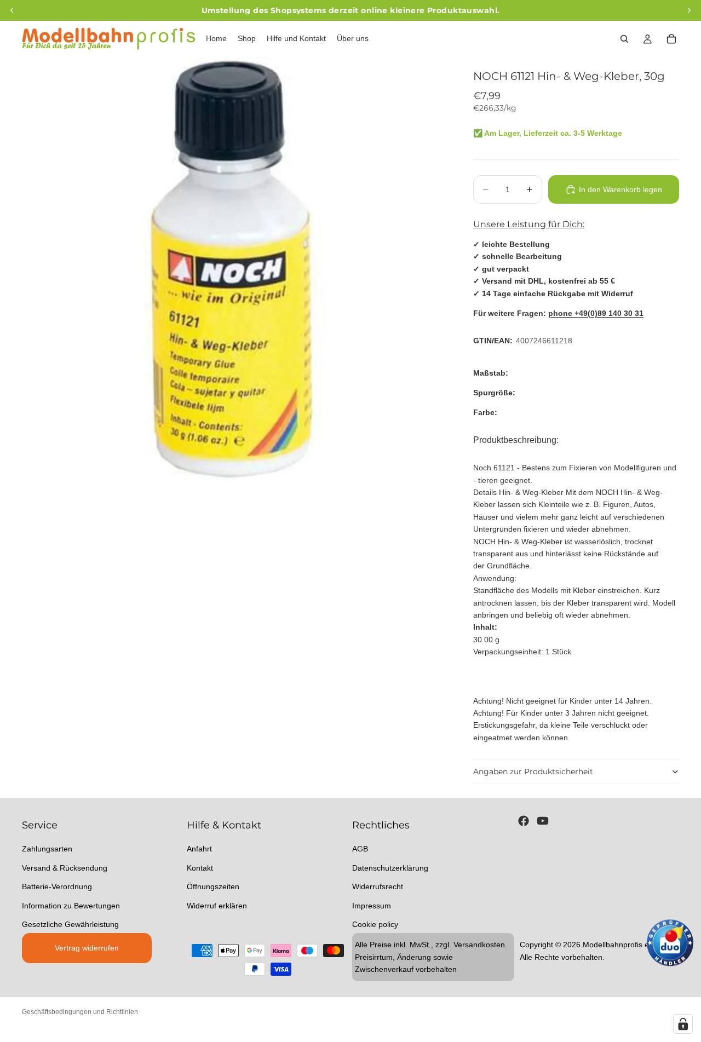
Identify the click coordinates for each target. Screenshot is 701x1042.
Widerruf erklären (217, 905)
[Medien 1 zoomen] (234, 269)
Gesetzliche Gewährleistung (70, 923)
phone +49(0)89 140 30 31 (595, 313)
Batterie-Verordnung (57, 886)
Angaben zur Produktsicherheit (533, 771)
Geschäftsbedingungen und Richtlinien (80, 1012)
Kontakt (200, 867)
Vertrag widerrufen (87, 947)
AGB (360, 848)
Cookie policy (375, 923)
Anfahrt (199, 848)
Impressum (371, 905)
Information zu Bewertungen (71, 905)
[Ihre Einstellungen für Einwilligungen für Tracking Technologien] (683, 1024)
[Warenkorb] (671, 39)
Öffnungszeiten (213, 886)
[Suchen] (624, 39)
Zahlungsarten (47, 848)
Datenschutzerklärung (390, 867)
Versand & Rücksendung (64, 867)
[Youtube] (542, 820)
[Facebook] (523, 820)
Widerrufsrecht (377, 886)
